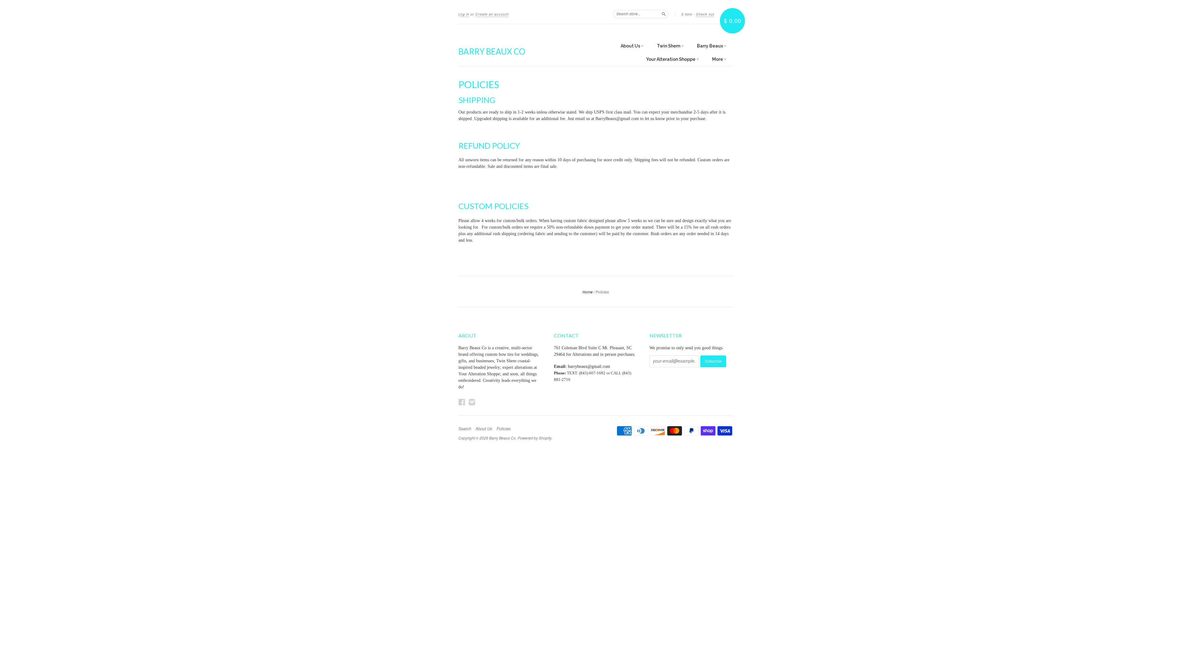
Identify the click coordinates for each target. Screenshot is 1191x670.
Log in (463, 14)
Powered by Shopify (534, 437)
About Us (631, 45)
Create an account (492, 14)
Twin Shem (669, 45)
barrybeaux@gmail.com (589, 366)
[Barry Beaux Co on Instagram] (472, 402)
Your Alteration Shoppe (671, 59)
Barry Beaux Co (491, 51)
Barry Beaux (710, 45)
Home (587, 291)
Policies (504, 429)
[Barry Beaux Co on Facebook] (461, 402)
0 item (686, 14)
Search (464, 429)
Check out (705, 14)
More (718, 59)
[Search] (664, 14)
